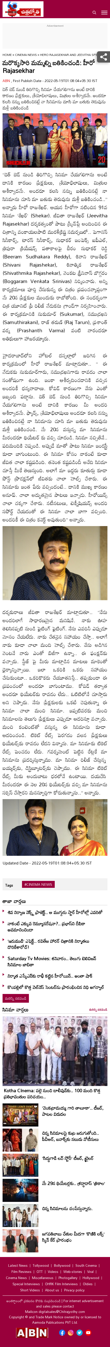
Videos (53, 1271)
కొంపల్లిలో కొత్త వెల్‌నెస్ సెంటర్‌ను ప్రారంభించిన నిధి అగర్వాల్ (56, 987)
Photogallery (68, 1277)
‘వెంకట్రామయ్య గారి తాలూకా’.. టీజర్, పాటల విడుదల (73, 1111)
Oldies (88, 1284)
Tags (9, 885)
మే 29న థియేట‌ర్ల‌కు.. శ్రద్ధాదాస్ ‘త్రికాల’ (73, 1183)
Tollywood (41, 1265)
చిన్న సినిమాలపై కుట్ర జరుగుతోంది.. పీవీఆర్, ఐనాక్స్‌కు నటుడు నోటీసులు (70, 1136)
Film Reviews (21, 1271)
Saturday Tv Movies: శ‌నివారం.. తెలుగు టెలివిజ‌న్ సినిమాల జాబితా (52, 961)
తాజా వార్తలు (14, 901)
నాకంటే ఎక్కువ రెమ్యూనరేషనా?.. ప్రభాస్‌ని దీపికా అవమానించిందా (46, 926)
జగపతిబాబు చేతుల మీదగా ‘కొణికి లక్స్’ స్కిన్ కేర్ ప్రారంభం (73, 1236)
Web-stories (72, 1271)
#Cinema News (38, 884)
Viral (90, 1271)
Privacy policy (74, 1290)
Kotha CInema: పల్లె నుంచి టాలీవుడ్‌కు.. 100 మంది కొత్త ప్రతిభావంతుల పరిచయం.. (52, 1093)
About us (52, 1290)
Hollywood (91, 1277)
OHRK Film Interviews (61, 1284)
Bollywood (62, 1265)
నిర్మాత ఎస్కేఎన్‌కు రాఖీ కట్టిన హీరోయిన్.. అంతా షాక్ (50, 975)
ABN (7, 80)
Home (7, 55)
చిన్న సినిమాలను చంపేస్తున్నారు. (67, 1208)
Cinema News (26, 55)
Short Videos (30, 1290)
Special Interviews (26, 1284)
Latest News (18, 1265)
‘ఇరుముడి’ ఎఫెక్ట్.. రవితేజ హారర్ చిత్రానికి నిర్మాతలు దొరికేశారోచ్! (49, 944)
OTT (40, 1271)
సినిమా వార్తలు (16, 1009)
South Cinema (86, 1265)
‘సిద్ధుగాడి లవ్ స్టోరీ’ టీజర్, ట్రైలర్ (68, 1158)
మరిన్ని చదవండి (15, 998)
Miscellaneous (42, 1277)
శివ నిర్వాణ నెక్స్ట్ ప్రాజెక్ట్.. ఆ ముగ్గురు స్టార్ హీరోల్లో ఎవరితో (55, 912)
